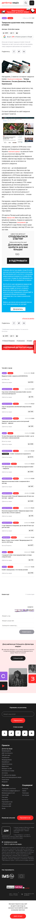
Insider (30, 341)
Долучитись (18, 309)
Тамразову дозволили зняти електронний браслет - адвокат (15, 422)
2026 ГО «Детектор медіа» (13, 844)
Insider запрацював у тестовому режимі (15, 570)
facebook (25, 788)
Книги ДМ (5, 795)
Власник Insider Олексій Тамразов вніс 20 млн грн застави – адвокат (18, 497)
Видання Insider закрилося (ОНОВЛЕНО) (15, 376)
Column (14, 537)
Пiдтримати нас (25, 818)
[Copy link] (24, 52)
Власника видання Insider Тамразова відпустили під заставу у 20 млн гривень (17, 512)
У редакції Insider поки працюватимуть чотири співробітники (17, 556)
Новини (10, 18)
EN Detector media (8, 771)
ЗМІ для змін (6, 755)
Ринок (4, 18)
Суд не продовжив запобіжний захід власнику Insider (17, 407)
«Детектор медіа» (28, 318)
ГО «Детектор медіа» (9, 775)
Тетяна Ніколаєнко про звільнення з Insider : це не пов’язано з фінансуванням (18, 437)
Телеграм (25, 793)
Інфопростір (6, 464)
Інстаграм (25, 795)
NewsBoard (5, 762)
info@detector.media (10, 842)
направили (21, 222)
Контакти (5, 799)
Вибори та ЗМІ (7, 768)
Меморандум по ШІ (8, 793)
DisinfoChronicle (7, 764)
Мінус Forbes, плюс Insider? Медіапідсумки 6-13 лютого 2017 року (17, 541)
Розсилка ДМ (6, 806)
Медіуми (5, 782)
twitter (24, 791)
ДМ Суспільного (7, 753)
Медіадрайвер (7, 760)
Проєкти (6, 745)
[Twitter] (19, 52)
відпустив (11, 218)
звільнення (21, 341)
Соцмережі (27, 785)
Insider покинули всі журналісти (20, 454)
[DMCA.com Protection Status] (10, 888)
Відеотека (5, 766)
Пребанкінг (6, 757)
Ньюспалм (5, 779)
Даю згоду (18, 916)
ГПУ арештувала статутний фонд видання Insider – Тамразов (17, 467)
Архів (3, 808)
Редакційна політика (9, 788)
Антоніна (5, 773)
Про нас (5, 785)
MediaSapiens (6, 751)
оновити (30, 607)
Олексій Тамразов (9, 341)
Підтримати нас (7, 802)
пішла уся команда (14, 79)
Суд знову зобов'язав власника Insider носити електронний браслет (16, 393)
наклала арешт (14, 151)
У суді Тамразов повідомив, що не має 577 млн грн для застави (18, 526)
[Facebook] (14, 52)
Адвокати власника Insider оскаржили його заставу (16, 482)
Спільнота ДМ (18, 658)
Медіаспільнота (7, 389)
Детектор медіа (7, 749)
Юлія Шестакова (13, 29)
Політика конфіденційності (11, 791)
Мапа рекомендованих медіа (11, 777)
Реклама (5, 797)
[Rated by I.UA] (26, 888)
